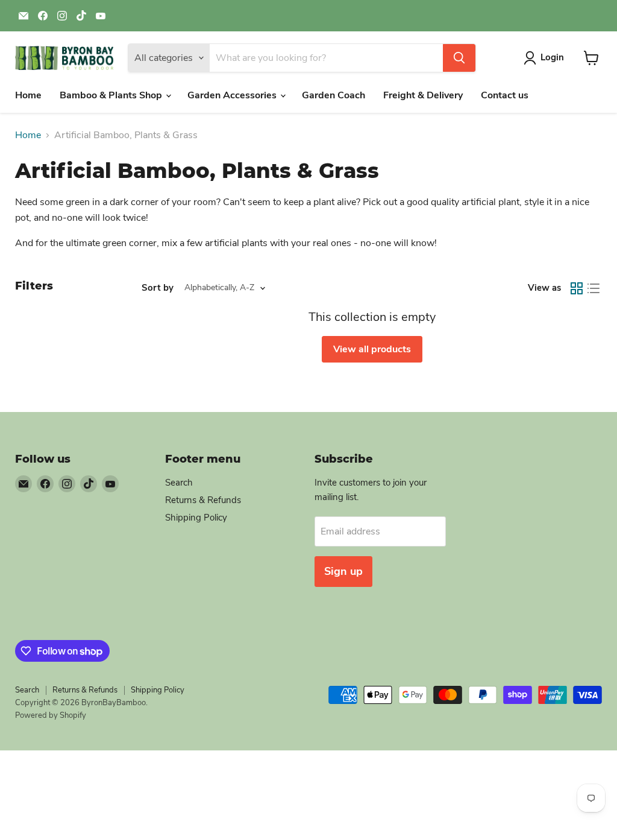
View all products (372, 349)
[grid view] (576, 288)
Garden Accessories (233, 95)
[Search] (459, 58)
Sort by (158, 288)
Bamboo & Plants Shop (112, 95)
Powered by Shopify (50, 715)
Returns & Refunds (203, 500)
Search (179, 483)
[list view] (593, 288)
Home (28, 95)
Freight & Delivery (423, 95)
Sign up (343, 571)
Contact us (504, 95)
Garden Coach (333, 95)
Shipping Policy (196, 518)
